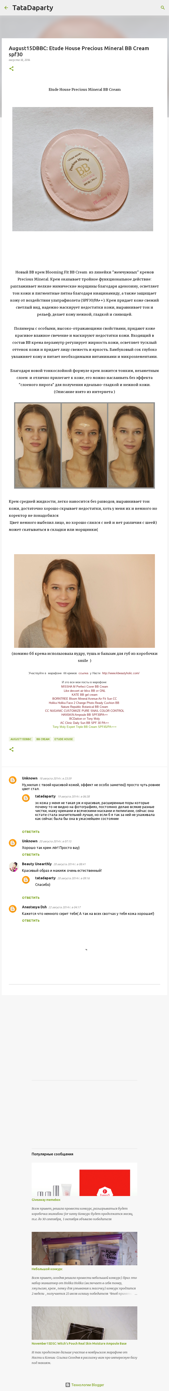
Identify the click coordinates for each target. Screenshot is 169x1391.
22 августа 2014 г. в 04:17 (64, 907)
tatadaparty (45, 796)
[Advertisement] (84, 1032)
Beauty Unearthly (37, 864)
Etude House (64, 739)
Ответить (31, 832)
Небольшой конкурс (47, 1269)
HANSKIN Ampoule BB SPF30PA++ (84, 714)
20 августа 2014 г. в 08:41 (69, 864)
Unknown (29, 778)
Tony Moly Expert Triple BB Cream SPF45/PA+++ (85, 726)
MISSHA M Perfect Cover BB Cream (84, 686)
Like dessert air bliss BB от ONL (84, 690)
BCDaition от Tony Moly (84, 718)
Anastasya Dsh (34, 907)
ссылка (83, 673)
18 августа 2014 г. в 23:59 (55, 778)
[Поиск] (59, 7)
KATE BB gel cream (84, 694)
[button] (11, 69)
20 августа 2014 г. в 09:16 (73, 878)
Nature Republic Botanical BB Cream (84, 706)
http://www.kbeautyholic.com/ (121, 673)
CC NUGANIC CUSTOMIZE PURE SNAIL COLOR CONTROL (84, 710)
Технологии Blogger (87, 1385)
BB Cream (43, 739)
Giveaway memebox (46, 1200)
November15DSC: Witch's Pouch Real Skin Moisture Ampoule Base (79, 1343)
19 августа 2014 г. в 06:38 (73, 796)
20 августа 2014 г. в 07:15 (55, 841)
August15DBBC (21, 739)
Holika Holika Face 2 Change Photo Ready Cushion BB (84, 703)
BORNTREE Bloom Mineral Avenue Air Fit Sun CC (84, 698)
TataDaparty (32, 7)
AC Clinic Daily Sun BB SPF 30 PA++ (84, 723)
